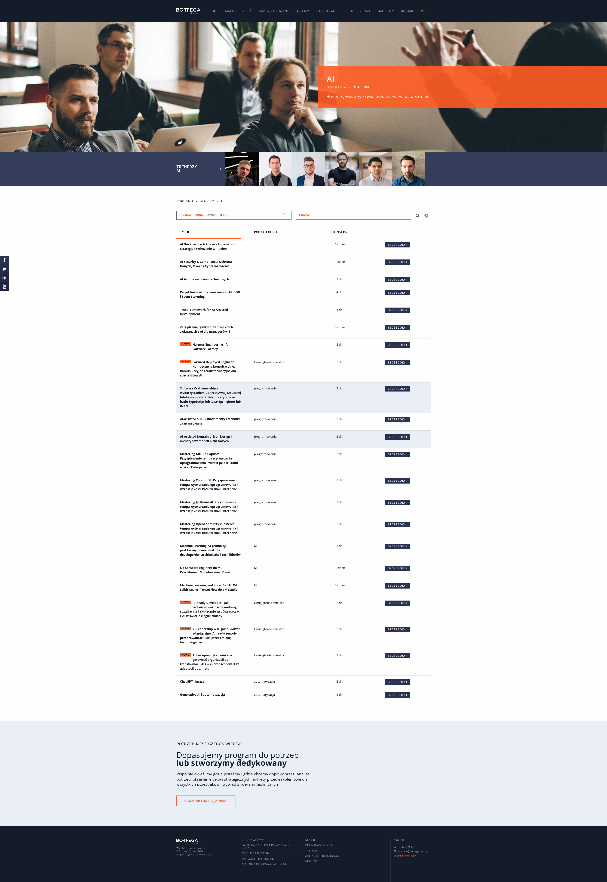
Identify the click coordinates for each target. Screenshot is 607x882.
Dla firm (361, 87)
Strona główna (253, 840)
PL (423, 11)
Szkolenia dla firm (255, 853)
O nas (365, 11)
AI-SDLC (302, 11)
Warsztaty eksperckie (258, 858)
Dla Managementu (318, 845)
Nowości (311, 861)
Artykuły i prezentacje (322, 856)
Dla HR (310, 840)
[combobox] (233, 215)
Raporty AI (325, 11)
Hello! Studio (205, 854)
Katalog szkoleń (237, 11)
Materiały (385, 11)
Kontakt (408, 11)
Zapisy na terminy (274, 11)
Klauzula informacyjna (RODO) (264, 864)
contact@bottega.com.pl (413, 851)
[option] (242, 169)
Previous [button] (220, 168)
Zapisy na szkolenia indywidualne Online (266, 846)
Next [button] (430, 168)
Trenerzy (312, 850)
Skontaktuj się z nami (205, 801)
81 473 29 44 (405, 847)
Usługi (347, 11)
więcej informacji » (405, 855)
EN (428, 11)
